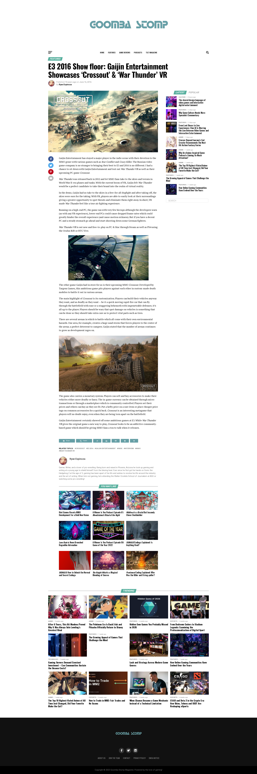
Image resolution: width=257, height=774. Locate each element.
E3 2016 (90, 448)
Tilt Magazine (151, 52)
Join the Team (114, 758)
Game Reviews (124, 52)
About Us (101, 758)
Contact (126, 758)
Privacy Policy (139, 758)
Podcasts (138, 52)
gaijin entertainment (106, 448)
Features (111, 52)
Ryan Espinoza (65, 84)
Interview (129, 448)
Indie (120, 448)
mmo (138, 448)
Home (102, 52)
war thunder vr (67, 451)
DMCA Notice (154, 758)
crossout (80, 448)
